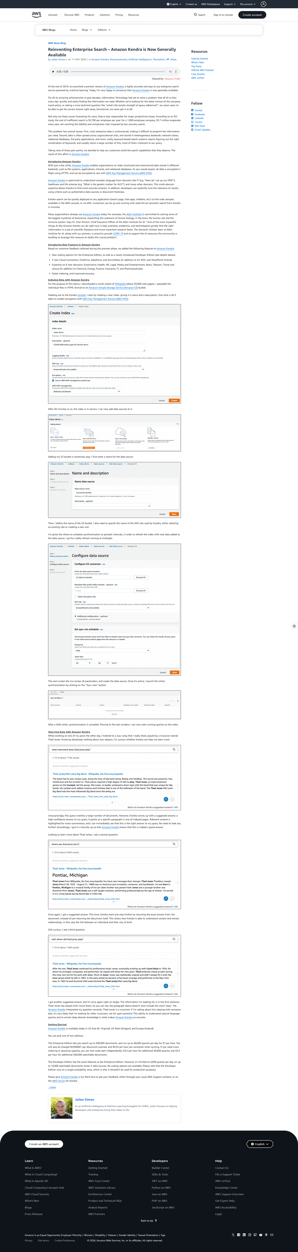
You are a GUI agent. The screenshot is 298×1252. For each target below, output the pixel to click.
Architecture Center (100, 1194)
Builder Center (160, 1168)
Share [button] (173, 59)
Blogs (28, 1207)
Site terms (43, 1240)
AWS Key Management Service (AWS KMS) (129, 173)
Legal (218, 1214)
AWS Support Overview (229, 1194)
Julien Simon (58, 59)
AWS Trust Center (99, 1181)
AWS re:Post (197, 77)
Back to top (147, 1220)
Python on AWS (161, 1187)
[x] (233, 1235)
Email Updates (202, 129)
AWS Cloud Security (37, 1194)
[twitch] (255, 1235)
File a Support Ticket (227, 1174)
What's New (197, 62)
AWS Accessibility (225, 1207)
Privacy (28, 1240)
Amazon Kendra (114, 86)
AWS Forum (58, 1080)
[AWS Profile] (263, 4)
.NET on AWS (160, 1181)
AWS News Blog (57, 43)
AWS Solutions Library (102, 1187)
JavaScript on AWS (163, 1207)
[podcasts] (266, 1235)
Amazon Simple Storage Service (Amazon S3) (113, 287)
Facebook (199, 114)
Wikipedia (120, 283)
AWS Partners (96, 1214)
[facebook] (238, 1235)
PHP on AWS (159, 1200)
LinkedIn (199, 118)
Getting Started (199, 58)
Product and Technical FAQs (105, 1200)
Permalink (158, 59)
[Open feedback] (294, 626)
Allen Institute (134, 214)
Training (93, 1174)
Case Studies (198, 74)
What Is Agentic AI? (36, 1181)
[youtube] (260, 1235)
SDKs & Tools (160, 1174)
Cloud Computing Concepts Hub (44, 1187)
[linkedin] (244, 1235)
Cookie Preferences (64, 1240)
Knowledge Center (226, 1187)
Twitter (198, 110)
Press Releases (34, 1214)
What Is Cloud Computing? (41, 1174)
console (81, 294)
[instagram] (249, 1235)
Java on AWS (159, 1194)
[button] (72, 15)
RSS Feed (199, 125)
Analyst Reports (98, 1207)
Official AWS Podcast (202, 70)
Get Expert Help (225, 1200)
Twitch (198, 122)
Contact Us (222, 1168)
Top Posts (196, 66)
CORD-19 (118, 233)
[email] (271, 1235)
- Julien (52, 1087)
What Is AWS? (33, 1168)
